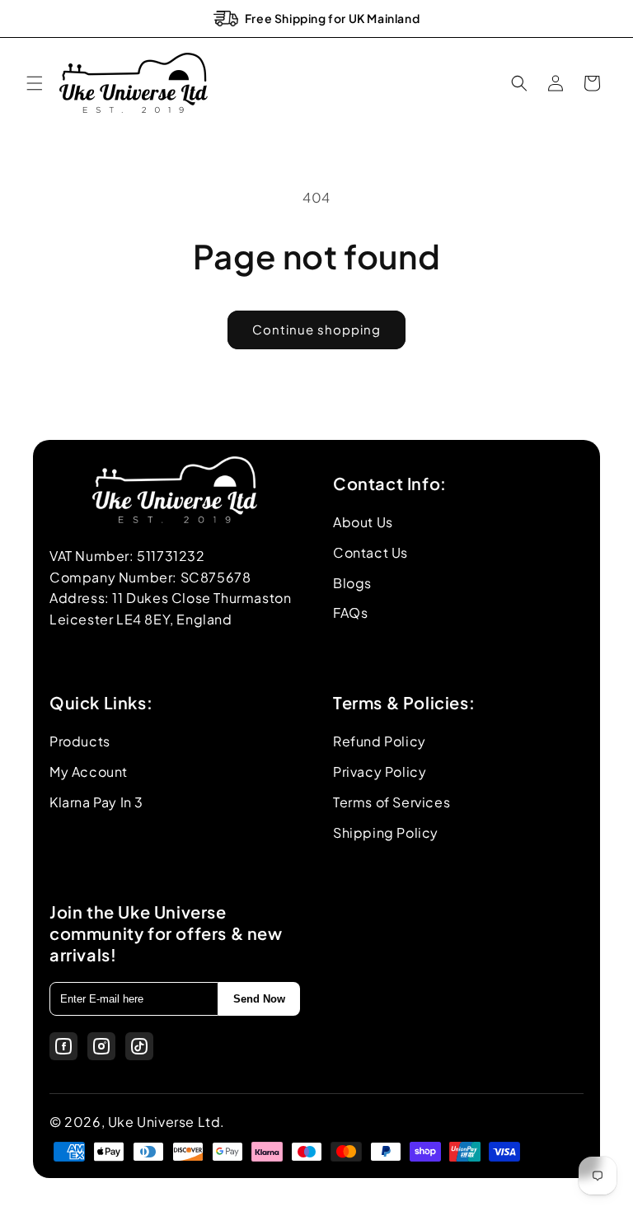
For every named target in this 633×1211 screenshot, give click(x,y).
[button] (34, 83)
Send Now (259, 999)
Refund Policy (379, 741)
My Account (88, 771)
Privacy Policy (379, 771)
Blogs (352, 582)
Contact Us (370, 552)
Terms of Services (391, 802)
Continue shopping (316, 329)
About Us (363, 522)
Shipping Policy (385, 832)
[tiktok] (139, 1046)
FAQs (350, 612)
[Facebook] (63, 1046)
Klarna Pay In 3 (96, 802)
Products (79, 741)
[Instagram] (101, 1046)
